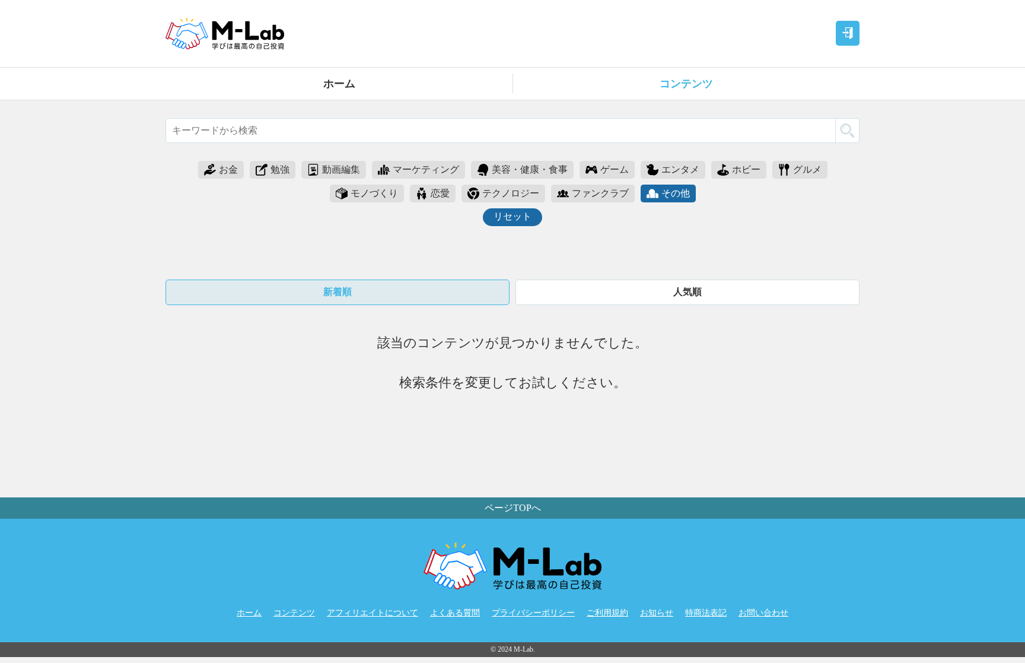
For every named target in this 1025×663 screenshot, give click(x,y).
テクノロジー (510, 193)
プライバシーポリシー (533, 612)
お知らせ (656, 612)
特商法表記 (706, 612)
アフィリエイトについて (372, 612)
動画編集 (341, 169)
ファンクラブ (600, 193)
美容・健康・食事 (530, 169)
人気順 (687, 292)
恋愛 (440, 193)
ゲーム (614, 169)
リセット (512, 216)
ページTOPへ (513, 508)
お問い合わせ (763, 612)
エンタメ (680, 169)
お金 (228, 169)
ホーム (339, 84)
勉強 (279, 169)
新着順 (337, 292)
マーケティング (426, 169)
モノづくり (374, 193)
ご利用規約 (607, 612)
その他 (675, 193)
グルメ (807, 169)
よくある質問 (455, 612)
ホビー (746, 169)
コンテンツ (686, 84)
